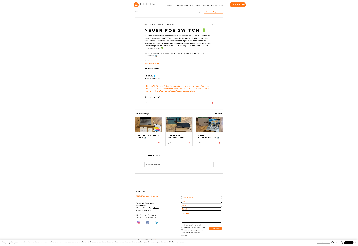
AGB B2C (199, 227)
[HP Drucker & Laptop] (209, 124)
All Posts (138, 12)
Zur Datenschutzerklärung (9, 244)
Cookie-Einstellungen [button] (323, 243)
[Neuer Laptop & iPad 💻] (148, 124)
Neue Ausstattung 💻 (208, 136)
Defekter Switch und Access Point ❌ (178, 136)
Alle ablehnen (337, 243)
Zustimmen (348, 243)
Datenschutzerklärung (191, 227)
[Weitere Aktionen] (212, 25)
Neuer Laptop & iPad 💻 (148, 136)
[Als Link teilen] (159, 97)
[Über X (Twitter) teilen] (150, 97)
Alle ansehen (219, 113)
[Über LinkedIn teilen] (154, 97)
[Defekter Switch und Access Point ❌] (179, 124)
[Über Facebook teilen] (145, 97)
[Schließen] (356, 243)
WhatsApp (156, 208)
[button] (199, 12)
